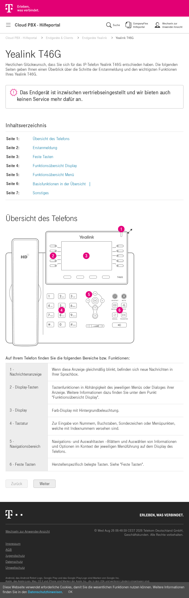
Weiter (45, 483)
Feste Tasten (43, 156)
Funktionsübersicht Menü (53, 174)
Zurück (16, 483)
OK (70, 592)
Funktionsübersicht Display (55, 165)
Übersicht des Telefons (51, 138)
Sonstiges (41, 193)
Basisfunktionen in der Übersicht (59, 184)
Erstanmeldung (45, 147)
